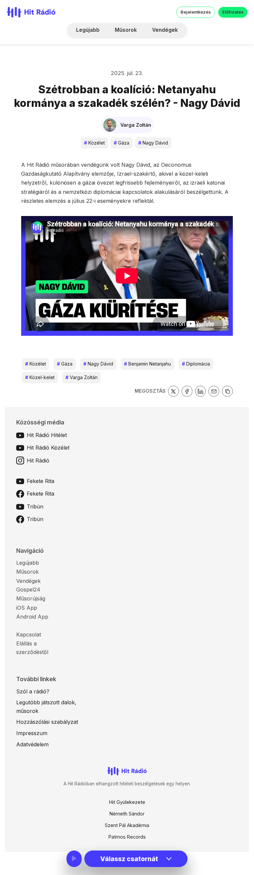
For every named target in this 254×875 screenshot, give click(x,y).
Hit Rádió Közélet (48, 447)
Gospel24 (28, 589)
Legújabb (88, 30)
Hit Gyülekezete (127, 802)
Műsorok (126, 30)
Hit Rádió (38, 460)
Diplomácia (196, 364)
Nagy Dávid (153, 143)
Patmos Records (127, 837)
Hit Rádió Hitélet (47, 435)
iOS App (26, 607)
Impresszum (31, 733)
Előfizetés (232, 12)
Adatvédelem (32, 744)
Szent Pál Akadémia (127, 825)
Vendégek (165, 30)
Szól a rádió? (32, 691)
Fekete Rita (40, 481)
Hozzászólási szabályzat (47, 722)
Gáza (121, 143)
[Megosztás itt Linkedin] (200, 391)
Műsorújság (30, 598)
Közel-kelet (40, 377)
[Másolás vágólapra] (227, 391)
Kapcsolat (28, 634)
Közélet (94, 143)
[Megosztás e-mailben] (213, 391)
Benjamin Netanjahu (147, 364)
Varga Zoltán (81, 377)
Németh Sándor (127, 813)
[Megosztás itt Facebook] (187, 391)
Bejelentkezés (196, 12)
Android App (32, 616)
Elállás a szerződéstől (32, 647)
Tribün (35, 506)
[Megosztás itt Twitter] (173, 391)
